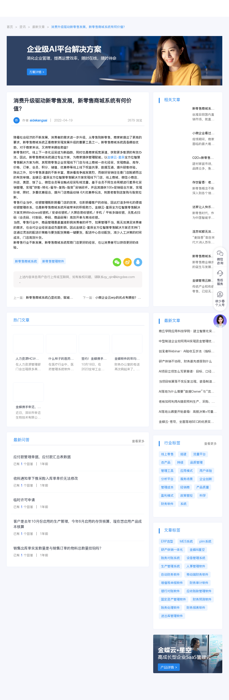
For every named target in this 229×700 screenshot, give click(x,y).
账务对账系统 (170, 558)
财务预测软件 (202, 599)
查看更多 (138, 441)
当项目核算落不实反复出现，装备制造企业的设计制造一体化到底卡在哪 (187, 381)
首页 (10, 27)
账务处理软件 (170, 607)
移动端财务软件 (197, 574)
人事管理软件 (196, 566)
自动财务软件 (170, 574)
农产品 (165, 462)
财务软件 (167, 504)
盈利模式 (167, 495)
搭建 (183, 454)
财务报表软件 (196, 607)
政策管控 (186, 495)
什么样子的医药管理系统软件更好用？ (61, 358)
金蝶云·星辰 (116, 157)
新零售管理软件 (53, 261)
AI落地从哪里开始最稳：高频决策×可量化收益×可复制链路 (187, 411)
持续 (180, 462)
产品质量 (202, 487)
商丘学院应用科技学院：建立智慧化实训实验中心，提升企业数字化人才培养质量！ (187, 331)
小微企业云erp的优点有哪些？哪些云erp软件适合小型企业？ (118, 297)
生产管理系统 (170, 566)
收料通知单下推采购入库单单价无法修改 (45, 478)
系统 (183, 504)
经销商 (185, 487)
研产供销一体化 (172, 549)
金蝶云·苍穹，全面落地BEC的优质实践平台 (186, 421)
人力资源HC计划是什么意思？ (27, 358)
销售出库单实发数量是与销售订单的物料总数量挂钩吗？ (58, 548)
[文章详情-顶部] (114, 38)
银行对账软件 (170, 591)
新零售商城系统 (26, 261)
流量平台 (199, 454)
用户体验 (205, 470)
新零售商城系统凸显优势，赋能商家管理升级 (49, 297)
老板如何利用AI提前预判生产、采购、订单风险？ (187, 401)
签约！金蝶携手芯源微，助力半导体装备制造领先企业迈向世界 (93, 358)
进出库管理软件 (172, 616)
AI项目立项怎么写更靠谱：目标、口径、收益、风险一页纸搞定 (187, 371)
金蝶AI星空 (197, 549)
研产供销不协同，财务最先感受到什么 (185, 361)
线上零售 (167, 454)
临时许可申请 (24, 499)
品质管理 (196, 462)
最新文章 (38, 27)
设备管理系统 (196, 558)
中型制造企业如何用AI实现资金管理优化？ (185, 341)
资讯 (22, 27)
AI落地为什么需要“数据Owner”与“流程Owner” (186, 391)
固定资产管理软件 (173, 599)
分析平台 (167, 479)
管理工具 (167, 470)
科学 (202, 495)
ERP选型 (167, 541)
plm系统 (205, 541)
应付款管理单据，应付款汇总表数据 (42, 456)
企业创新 (205, 479)
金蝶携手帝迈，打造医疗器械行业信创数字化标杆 (28, 407)
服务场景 (186, 479)
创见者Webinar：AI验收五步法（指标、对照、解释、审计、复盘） (186, 351)
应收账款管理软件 (199, 591)
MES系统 (186, 541)
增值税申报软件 (172, 583)
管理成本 (167, 487)
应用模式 (186, 470)
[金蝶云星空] (190, 637)
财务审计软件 (199, 583)
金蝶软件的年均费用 (127, 358)
